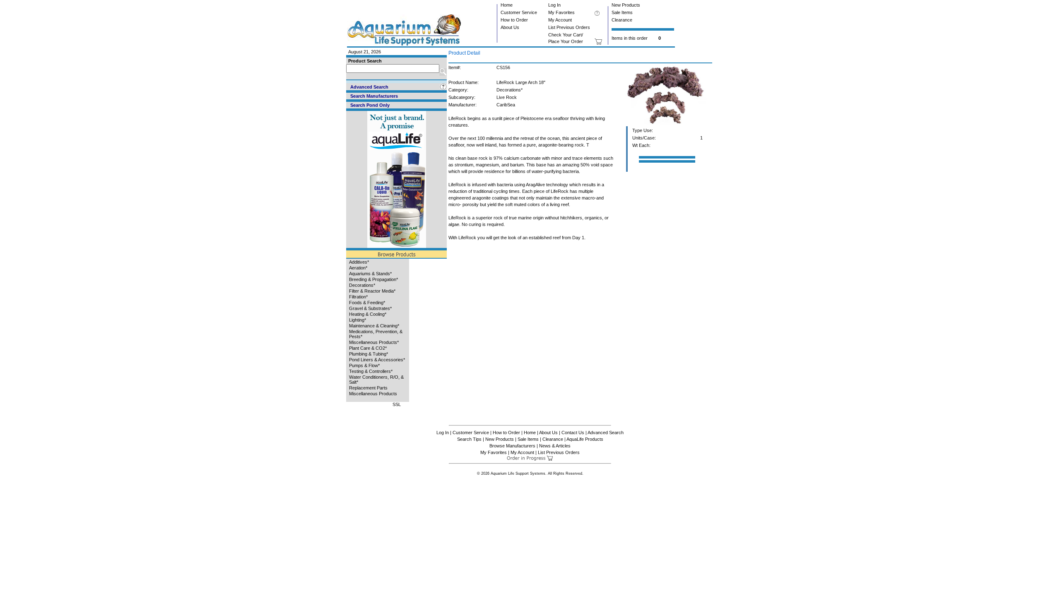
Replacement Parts (368, 387)
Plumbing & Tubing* (368, 353)
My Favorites (561, 12)
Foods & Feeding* (367, 302)
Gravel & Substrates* (370, 308)
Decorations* (362, 285)
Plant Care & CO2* (368, 348)
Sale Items (622, 12)
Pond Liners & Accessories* (377, 359)
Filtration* (358, 296)
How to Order (514, 19)
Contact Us (572, 432)
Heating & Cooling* (367, 314)
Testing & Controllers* (371, 371)
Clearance (622, 19)
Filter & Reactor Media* (372, 290)
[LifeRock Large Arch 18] (665, 124)
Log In (554, 4)
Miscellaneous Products (373, 393)
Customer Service (519, 12)
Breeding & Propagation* (373, 279)
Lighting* (357, 319)
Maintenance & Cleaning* (374, 325)
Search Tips (469, 439)
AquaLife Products (584, 439)
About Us (510, 27)
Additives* (359, 262)
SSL (397, 404)
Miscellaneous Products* (374, 342)
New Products (626, 4)
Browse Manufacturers (512, 445)
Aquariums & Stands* (370, 273)
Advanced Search (606, 432)
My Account (560, 19)
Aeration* (358, 267)
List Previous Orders (569, 27)
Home (507, 4)
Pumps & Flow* (364, 365)
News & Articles (555, 445)
